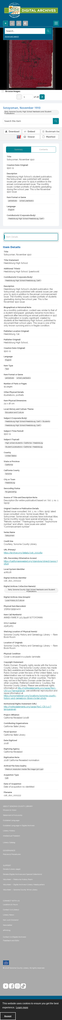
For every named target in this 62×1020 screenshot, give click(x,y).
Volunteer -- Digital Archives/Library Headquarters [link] (24, 884)
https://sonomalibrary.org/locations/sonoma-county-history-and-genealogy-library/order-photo (30, 696)
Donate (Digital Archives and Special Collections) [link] (22, 874)
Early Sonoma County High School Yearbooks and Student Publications (28, 112)
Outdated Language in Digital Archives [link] (18, 825)
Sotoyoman (9, 535)
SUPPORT (7, 865)
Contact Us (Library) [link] (11, 910)
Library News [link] (8, 915)
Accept (7, 1016)
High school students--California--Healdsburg (24, 443)
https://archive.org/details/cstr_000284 (23, 553)
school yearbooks (27, 201)
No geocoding (10, 492)
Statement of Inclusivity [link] (12, 815)
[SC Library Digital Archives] (31, 10)
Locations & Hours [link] (10, 904)
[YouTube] (5, 986)
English (11, 210)
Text (7, 369)
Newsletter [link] (7, 925)
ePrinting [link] (6, 930)
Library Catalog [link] (9, 842)
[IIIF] (18, 136)
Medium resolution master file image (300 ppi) (24, 769)
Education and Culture (14, 412)
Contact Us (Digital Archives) (14, 937)
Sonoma (8, 474)
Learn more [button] (22, 1007)
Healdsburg (10, 483)
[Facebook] (11, 986)
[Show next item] (42, 96)
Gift (6, 778)
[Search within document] (56, 121)
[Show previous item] (19, 96)
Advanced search (12, 36)
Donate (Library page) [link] (11, 869)
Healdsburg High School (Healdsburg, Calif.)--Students (27, 421)
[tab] (18, 149)
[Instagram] (17, 986)
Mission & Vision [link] (9, 810)
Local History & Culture (14, 600)
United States (10, 456)
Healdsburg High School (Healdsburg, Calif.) (26, 219)
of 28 (36, 97)
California (9, 465)
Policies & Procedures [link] (12, 854)
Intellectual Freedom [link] (11, 836)
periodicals (12, 201)
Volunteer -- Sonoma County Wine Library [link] (20, 890)
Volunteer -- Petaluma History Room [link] (18, 879)
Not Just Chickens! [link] (11, 920)
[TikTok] (23, 986)
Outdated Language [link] (11, 820)
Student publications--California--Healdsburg (23, 447)
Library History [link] (9, 831)
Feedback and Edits (11, 940)
